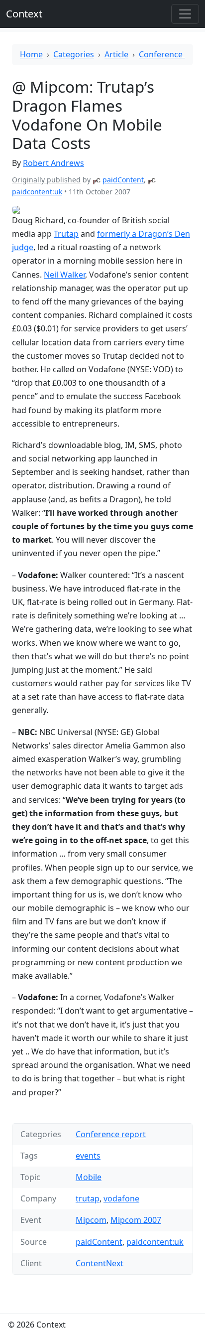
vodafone (121, 1198)
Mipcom (91, 1219)
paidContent (123, 179)
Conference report (111, 1134)
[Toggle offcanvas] (185, 14)
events (88, 1155)
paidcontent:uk (37, 191)
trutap (88, 1198)
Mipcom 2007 (135, 1219)
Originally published (46, 179)
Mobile (89, 1177)
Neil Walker (64, 274)
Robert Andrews (53, 162)
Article (116, 54)
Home (31, 54)
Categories (73, 54)
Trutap (66, 233)
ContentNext (99, 1263)
